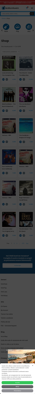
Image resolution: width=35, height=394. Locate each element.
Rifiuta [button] (17, 386)
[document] (17, 197)
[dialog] (17, 378)
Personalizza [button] (17, 390)
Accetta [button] (17, 382)
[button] (7, 350)
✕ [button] (32, 365)
